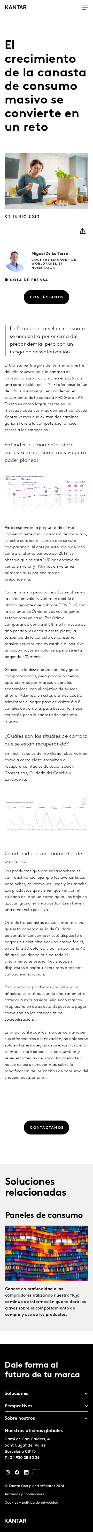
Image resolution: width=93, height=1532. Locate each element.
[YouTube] (36, 1473)
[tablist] (46, 1438)
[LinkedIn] (26, 1473)
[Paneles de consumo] (46, 1253)
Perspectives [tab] (18, 1406)
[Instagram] (8, 1473)
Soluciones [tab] (16, 1394)
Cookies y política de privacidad (31, 1503)
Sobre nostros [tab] (20, 1418)
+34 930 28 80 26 (24, 1458)
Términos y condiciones (24, 1494)
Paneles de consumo (44, 1216)
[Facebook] (17, 1473)
